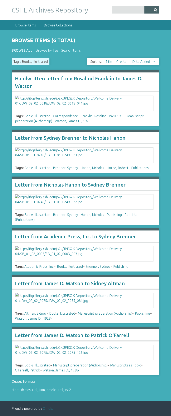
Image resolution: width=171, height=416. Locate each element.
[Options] (148, 10)
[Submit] (155, 10)
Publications (140, 168)
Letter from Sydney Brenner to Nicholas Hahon (70, 138)
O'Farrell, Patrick (27, 370)
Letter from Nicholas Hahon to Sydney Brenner (70, 185)
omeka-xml (55, 390)
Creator (122, 62)
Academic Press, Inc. (39, 266)
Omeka (48, 408)
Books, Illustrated (37, 116)
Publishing (114, 215)
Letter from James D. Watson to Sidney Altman (70, 283)
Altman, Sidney (35, 313)
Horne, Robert (117, 168)
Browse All (22, 50)
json (42, 390)
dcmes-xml (29, 390)
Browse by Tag (47, 50)
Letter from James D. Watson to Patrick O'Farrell (72, 335)
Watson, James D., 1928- (73, 121)
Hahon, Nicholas (92, 168)
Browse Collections (58, 25)
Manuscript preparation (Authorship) (105, 313)
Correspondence (65, 116)
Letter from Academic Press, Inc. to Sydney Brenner (75, 236)
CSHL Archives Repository (50, 10)
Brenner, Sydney (65, 168)
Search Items (71, 50)
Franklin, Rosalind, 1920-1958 (102, 116)
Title (109, 62)
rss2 (68, 390)
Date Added (141, 62)
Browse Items (25, 25)
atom (15, 390)
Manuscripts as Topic (125, 365)
